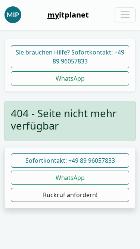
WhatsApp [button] (70, 178)
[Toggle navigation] (125, 14)
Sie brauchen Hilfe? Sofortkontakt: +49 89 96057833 (70, 56)
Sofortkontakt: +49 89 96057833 (70, 160)
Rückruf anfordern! (70, 195)
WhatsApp (70, 78)
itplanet (68, 15)
